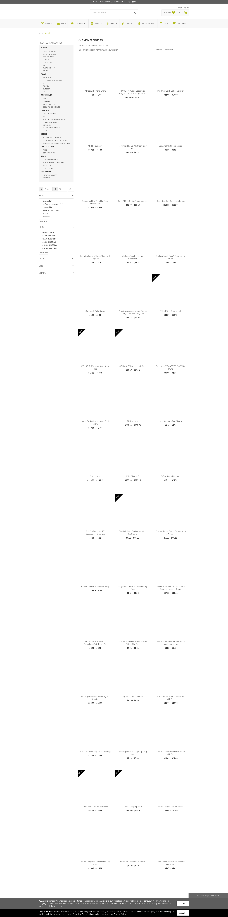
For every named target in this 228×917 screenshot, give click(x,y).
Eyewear (46, 178)
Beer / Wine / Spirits (51, 107)
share (109, 105)
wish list (99, 105)
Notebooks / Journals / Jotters (56, 143)
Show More (44, 221)
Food (45, 150)
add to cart (96, 85)
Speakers (47, 165)
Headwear (47, 62)
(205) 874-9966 (130, 2)
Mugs (45, 98)
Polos (45, 71)
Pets (44, 117)
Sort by (159, 50)
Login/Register (183, 8)
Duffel (46, 83)
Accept (182, 903)
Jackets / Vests (49, 51)
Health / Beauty (50, 175)
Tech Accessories (50, 160)
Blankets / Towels (51, 122)
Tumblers (47, 101)
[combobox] (176, 50)
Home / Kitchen (49, 114)
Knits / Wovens (49, 54)
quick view (85, 105)
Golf (45, 131)
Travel (46, 86)
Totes (45, 92)
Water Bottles (49, 104)
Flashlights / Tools (51, 128)
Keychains (47, 125)
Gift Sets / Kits (49, 153)
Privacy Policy (120, 914)
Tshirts (46, 60)
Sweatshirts (48, 57)
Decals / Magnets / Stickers (55, 140)
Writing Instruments (52, 138)
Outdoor (46, 89)
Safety (45, 65)
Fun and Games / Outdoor (54, 119)
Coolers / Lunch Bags (52, 80)
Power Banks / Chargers (53, 162)
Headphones (48, 168)
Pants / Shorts (49, 68)
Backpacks (47, 78)
